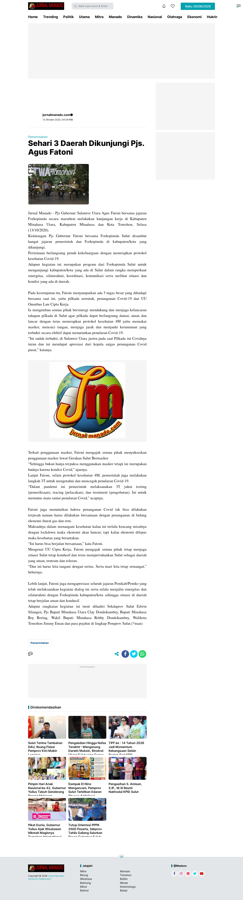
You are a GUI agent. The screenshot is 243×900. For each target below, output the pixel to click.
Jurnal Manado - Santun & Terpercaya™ (46, 877)
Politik (68, 17)
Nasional (155, 17)
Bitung (84, 875)
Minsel (124, 882)
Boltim (124, 878)
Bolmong (85, 882)
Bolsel (123, 890)
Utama (84, 17)
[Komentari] (30, 654)
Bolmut (84, 890)
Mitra (99, 17)
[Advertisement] (121, 51)
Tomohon (125, 875)
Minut (83, 886)
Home (33, 17)
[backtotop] (121, 857)
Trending (50, 17)
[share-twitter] (134, 654)
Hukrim (213, 17)
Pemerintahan (38, 137)
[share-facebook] (125, 654)
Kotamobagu (128, 886)
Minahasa (86, 878)
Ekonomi (194, 17)
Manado (115, 17)
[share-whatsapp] (142, 654)
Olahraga (174, 17)
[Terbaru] (164, 6)
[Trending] (173, 6)
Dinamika (134, 17)
